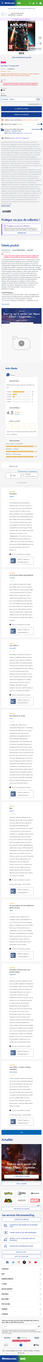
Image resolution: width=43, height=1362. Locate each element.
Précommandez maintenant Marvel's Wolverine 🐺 (21, 8)
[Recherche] (37, 3)
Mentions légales (28, 1351)
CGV (3, 1351)
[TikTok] (24, 1262)
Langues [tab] (30, 250)
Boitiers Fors (22, 233)
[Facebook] (7, 1262)
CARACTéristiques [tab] (18, 250)
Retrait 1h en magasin (21, 115)
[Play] (21, 343)
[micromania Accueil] (13, 3)
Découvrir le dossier (23, 1177)
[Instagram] (19, 1262)
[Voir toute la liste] (30, 3)
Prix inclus (35, 104)
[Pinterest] (30, 1262)
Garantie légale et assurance (14, 1351)
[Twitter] (13, 1262)
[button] (21, 1269)
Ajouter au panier (22, 109)
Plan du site (21, 1353)
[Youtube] (36, 1262)
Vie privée (37, 1351)
